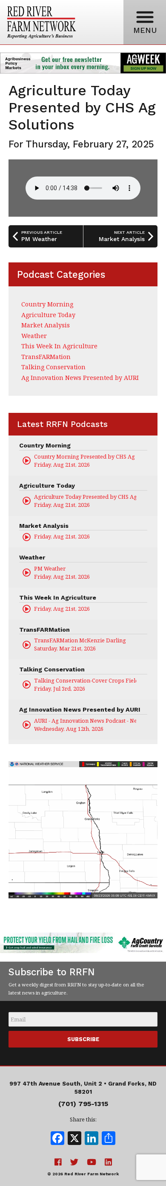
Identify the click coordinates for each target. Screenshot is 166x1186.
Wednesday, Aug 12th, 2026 (85, 725)
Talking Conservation (53, 367)
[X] (74, 1139)
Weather (34, 336)
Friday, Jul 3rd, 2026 (85, 684)
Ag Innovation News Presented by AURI (80, 378)
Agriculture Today (48, 315)
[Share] (108, 1139)
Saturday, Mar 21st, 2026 (80, 644)
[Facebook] (57, 1139)
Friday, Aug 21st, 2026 (85, 460)
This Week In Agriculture (59, 346)
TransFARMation (46, 357)
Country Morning (47, 304)
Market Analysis (45, 325)
